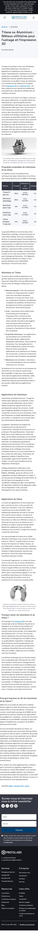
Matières (5, 27)
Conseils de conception (9, 899)
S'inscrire (19, 830)
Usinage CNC (6, 875)
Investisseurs (23, 875)
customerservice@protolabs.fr (12, 860)
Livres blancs (5, 893)
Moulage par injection (8, 872)
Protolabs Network (7, 881)
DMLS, (11, 786)
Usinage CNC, (19, 786)
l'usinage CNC (25, 86)
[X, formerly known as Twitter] (8, 806)
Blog (3, 905)
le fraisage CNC (19, 621)
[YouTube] (12, 806)
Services (5, 868)
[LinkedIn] (3, 806)
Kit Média (22, 893)
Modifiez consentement (27, 924)
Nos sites (22, 881)
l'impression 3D (11, 86)
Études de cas (6, 896)
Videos (21, 896)
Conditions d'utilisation (26, 905)
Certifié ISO (22, 899)
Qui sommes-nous (24, 872)
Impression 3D (6, 878)
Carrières (22, 878)
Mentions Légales (24, 902)
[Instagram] (16, 806)
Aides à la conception (8, 908)
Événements (5, 902)
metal (27, 786)
